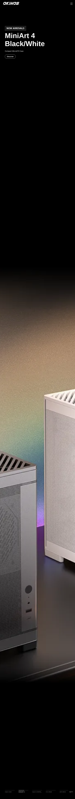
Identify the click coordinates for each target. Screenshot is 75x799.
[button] (71, 4)
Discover (7, 57)
